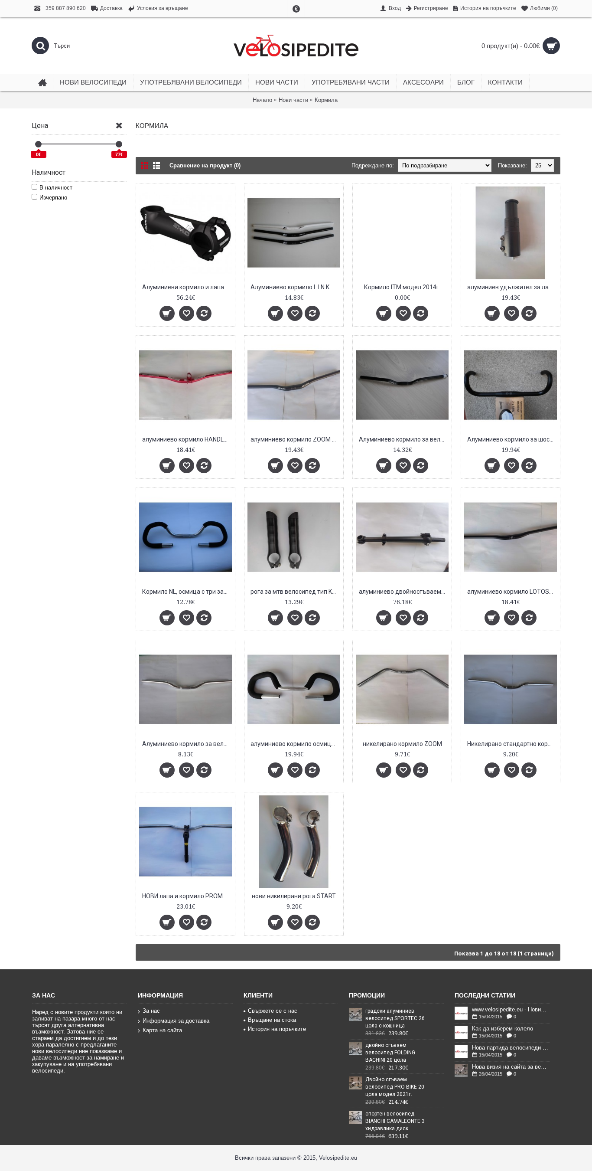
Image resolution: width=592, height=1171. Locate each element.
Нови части (293, 100)
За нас (151, 1010)
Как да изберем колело (502, 1029)
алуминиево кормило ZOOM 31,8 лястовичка (295, 439)
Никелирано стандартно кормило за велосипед (512, 743)
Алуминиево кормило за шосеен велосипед (512, 439)
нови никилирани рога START (294, 896)
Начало (262, 100)
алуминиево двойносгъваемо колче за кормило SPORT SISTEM (404, 591)
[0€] (38, 144)
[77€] (119, 144)
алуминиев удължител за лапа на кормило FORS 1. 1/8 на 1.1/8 (512, 287)
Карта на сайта (162, 1030)
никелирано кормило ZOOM (402, 743)
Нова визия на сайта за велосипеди (511, 1067)
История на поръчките (277, 1029)
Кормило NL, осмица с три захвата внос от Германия (187, 591)
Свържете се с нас (272, 1010)
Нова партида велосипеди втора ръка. (511, 1048)
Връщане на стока (272, 1020)
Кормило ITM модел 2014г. (402, 287)
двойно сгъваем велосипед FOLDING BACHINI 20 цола (390, 1052)
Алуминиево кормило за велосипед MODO (187, 743)
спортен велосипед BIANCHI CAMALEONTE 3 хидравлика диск (395, 1121)
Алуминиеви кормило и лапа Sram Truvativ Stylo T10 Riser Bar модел (187, 287)
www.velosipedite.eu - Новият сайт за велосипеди (511, 1010)
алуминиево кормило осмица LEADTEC (295, 743)
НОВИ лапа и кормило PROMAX (186, 896)
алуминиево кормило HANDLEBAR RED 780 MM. (187, 439)
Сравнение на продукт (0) (205, 165)
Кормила (326, 100)
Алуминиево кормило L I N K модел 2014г (295, 287)
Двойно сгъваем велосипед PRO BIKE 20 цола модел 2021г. (394, 1086)
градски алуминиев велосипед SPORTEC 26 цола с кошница (395, 1018)
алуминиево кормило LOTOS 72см (512, 591)
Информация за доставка (176, 1020)
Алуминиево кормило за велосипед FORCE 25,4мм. (404, 439)
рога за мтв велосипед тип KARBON (295, 591)
